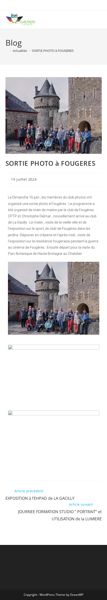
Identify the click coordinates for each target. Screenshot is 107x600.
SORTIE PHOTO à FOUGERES (53, 50)
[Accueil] (6, 50)
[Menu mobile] (100, 19)
